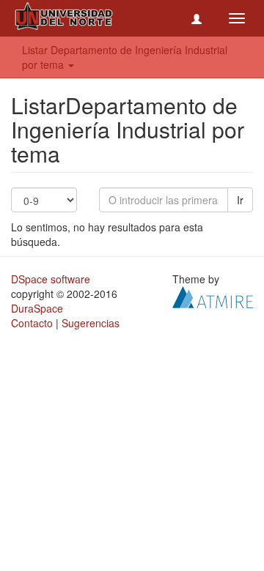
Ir (240, 200)
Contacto (32, 323)
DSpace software (50, 279)
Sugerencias (91, 323)
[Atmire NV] (212, 295)
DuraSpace (37, 308)
